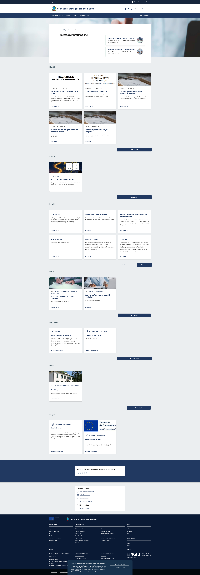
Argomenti (66, 30)
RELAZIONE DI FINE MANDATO (96, 91)
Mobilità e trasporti (105, 531)
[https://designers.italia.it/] (139, 554)
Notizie (128, 529)
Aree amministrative (54, 531)
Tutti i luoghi (138, 408)
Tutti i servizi (144, 265)
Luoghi (128, 543)
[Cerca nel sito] (147, 8)
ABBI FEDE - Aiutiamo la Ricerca (62, 179)
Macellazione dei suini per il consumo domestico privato (64, 130)
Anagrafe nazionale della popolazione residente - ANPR (133, 215)
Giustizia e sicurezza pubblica (107, 533)
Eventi (128, 545)
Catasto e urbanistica (80, 529)
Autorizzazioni (78, 533)
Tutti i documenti (134, 358)
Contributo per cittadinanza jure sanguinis (96, 130)
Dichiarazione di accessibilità (107, 558)
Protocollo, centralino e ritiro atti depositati (121, 38)
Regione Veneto (54, 2)
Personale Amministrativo (55, 538)
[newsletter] (134, 9)
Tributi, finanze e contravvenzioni (108, 538)
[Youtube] (128, 9)
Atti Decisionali (56, 239)
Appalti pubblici (78, 538)
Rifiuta (120, 564)
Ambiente (103, 536)
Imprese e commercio (106, 540)
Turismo (77, 543)
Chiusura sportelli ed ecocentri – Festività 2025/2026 (131, 92)
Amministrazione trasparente (108, 554)
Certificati (123, 239)
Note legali (103, 556)
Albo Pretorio (55, 214)
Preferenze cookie (99, 572)
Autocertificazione (91, 239)
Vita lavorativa (104, 529)
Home (61, 30)
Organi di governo (53, 529)
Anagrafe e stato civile (80, 531)
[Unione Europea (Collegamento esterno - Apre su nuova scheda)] (56, 519)
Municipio (54, 390)
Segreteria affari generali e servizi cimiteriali (121, 49)
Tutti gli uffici (134, 315)
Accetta (120, 567)
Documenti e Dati (53, 540)
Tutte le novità (134, 150)
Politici (50, 536)
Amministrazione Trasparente (96, 214)
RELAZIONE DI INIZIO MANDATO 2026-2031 (65, 92)
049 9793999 (54, 559)
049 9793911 (54, 557)
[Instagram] (131, 9)
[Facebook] (124, 9)
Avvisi (128, 533)
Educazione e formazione (81, 536)
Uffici (50, 533)
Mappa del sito (54, 572)
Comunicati (129, 531)
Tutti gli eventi (134, 197)
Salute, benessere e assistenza (82, 540)
